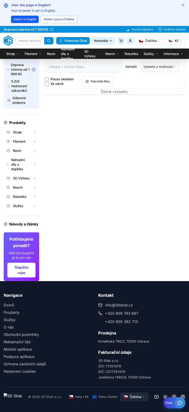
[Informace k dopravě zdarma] (51, 29)
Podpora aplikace (19, 356)
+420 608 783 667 (121, 313)
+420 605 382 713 (121, 321)
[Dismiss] (183, 5)
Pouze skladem (62, 79)
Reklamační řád (17, 342)
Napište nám (21, 270)
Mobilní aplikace (18, 349)
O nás (9, 327)
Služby (9, 319)
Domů (9, 305)
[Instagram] (182, 396)
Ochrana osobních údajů (25, 364)
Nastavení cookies (20, 371)
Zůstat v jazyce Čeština (59, 19)
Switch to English (25, 19)
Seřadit (131, 67)
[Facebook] (174, 396)
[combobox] (149, 41)
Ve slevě (56, 84)
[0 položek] (121, 40)
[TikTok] (165, 396)
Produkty (12, 312)
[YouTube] (156, 396)
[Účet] (130, 40)
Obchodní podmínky (21, 334)
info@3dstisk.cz (119, 305)
